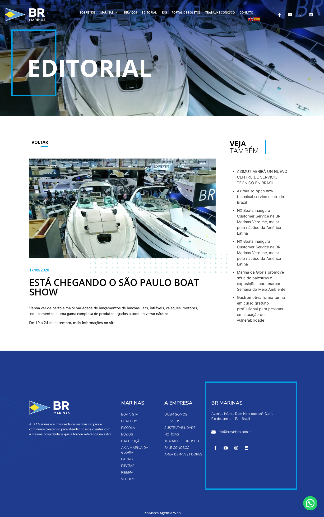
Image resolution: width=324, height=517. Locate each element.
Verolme (128, 479)
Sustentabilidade (179, 427)
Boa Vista (129, 414)
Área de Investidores (183, 454)
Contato (246, 12)
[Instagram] (300, 14)
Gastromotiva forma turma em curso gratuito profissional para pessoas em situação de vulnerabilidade (261, 309)
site (112, 322)
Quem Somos (175, 414)
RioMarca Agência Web (162, 513)
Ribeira (127, 472)
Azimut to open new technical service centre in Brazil (260, 196)
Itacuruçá (130, 441)
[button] (310, 503)
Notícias (171, 434)
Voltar (40, 142)
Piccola (128, 427)
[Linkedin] (311, 14)
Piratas (127, 466)
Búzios (127, 434)
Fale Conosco (177, 447)
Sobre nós (88, 12)
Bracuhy (129, 421)
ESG (164, 12)
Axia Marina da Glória (134, 450)
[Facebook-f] (279, 14)
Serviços (130, 12)
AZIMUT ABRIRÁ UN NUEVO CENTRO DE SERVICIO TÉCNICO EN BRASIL (262, 177)
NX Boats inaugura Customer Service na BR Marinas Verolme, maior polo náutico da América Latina (259, 222)
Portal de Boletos (186, 12)
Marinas (106, 12)
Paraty (127, 459)
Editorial (149, 12)
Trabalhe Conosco (220, 12)
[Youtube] (290, 14)
